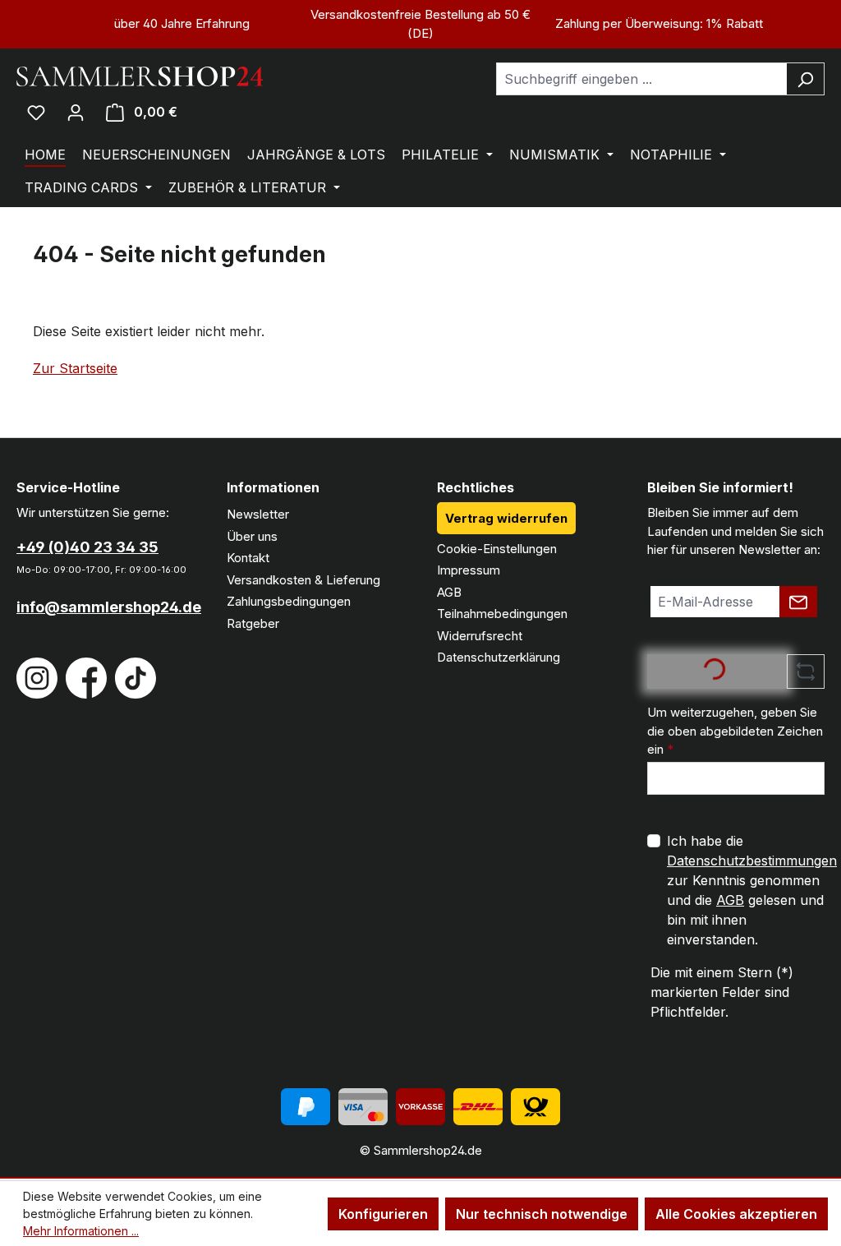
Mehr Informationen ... (81, 1231)
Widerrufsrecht (479, 636)
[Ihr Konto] (75, 111)
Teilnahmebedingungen (502, 613)
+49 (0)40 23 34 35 (87, 547)
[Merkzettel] (36, 111)
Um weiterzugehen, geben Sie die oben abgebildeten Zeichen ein (735, 730)
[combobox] (641, 78)
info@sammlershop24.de (105, 607)
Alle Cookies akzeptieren (736, 1214)
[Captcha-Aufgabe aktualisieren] (806, 671)
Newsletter (258, 514)
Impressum (468, 570)
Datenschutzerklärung (498, 657)
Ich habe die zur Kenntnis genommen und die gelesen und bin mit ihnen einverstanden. (752, 890)
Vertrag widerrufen (506, 518)
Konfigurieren (383, 1214)
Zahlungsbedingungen (289, 601)
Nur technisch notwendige (541, 1214)
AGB (449, 592)
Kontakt (248, 557)
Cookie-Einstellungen (497, 548)
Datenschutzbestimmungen (752, 860)
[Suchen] (805, 78)
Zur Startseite (75, 368)
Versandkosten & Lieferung (303, 580)
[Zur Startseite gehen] (139, 75)
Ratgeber (253, 623)
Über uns (252, 536)
